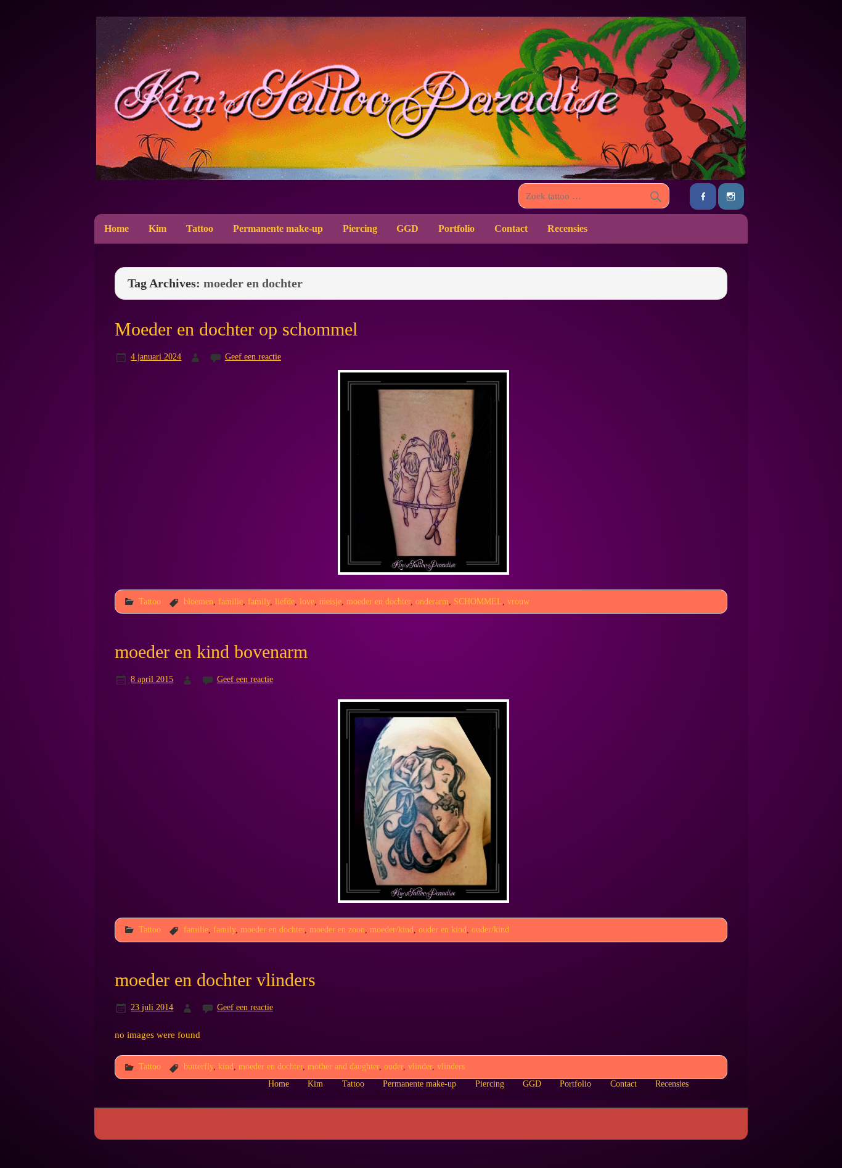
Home (116, 228)
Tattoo (199, 228)
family (259, 601)
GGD (407, 228)
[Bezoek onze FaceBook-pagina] (703, 196)
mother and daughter (343, 1066)
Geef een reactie (253, 356)
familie (230, 601)
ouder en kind (443, 929)
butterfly (198, 1066)
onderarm (432, 601)
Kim (157, 228)
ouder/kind (490, 929)
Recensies (567, 228)
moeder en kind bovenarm (211, 651)
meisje (330, 601)
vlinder (420, 1066)
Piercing (360, 228)
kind (226, 1066)
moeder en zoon (337, 929)
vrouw (518, 601)
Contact (511, 228)
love (307, 601)
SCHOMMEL (478, 601)
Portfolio (456, 228)
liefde (285, 601)
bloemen (198, 601)
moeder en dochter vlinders (215, 979)
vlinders (451, 1066)
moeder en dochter (378, 601)
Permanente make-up (278, 228)
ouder (393, 1066)
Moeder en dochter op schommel (236, 329)
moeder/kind (392, 929)
